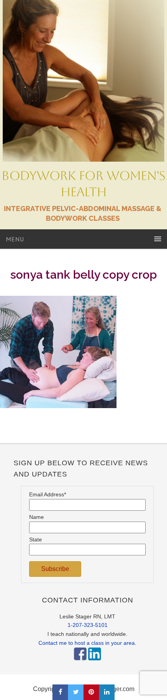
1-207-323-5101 (88, 625)
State (35, 539)
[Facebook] (80, 662)
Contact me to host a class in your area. (87, 643)
